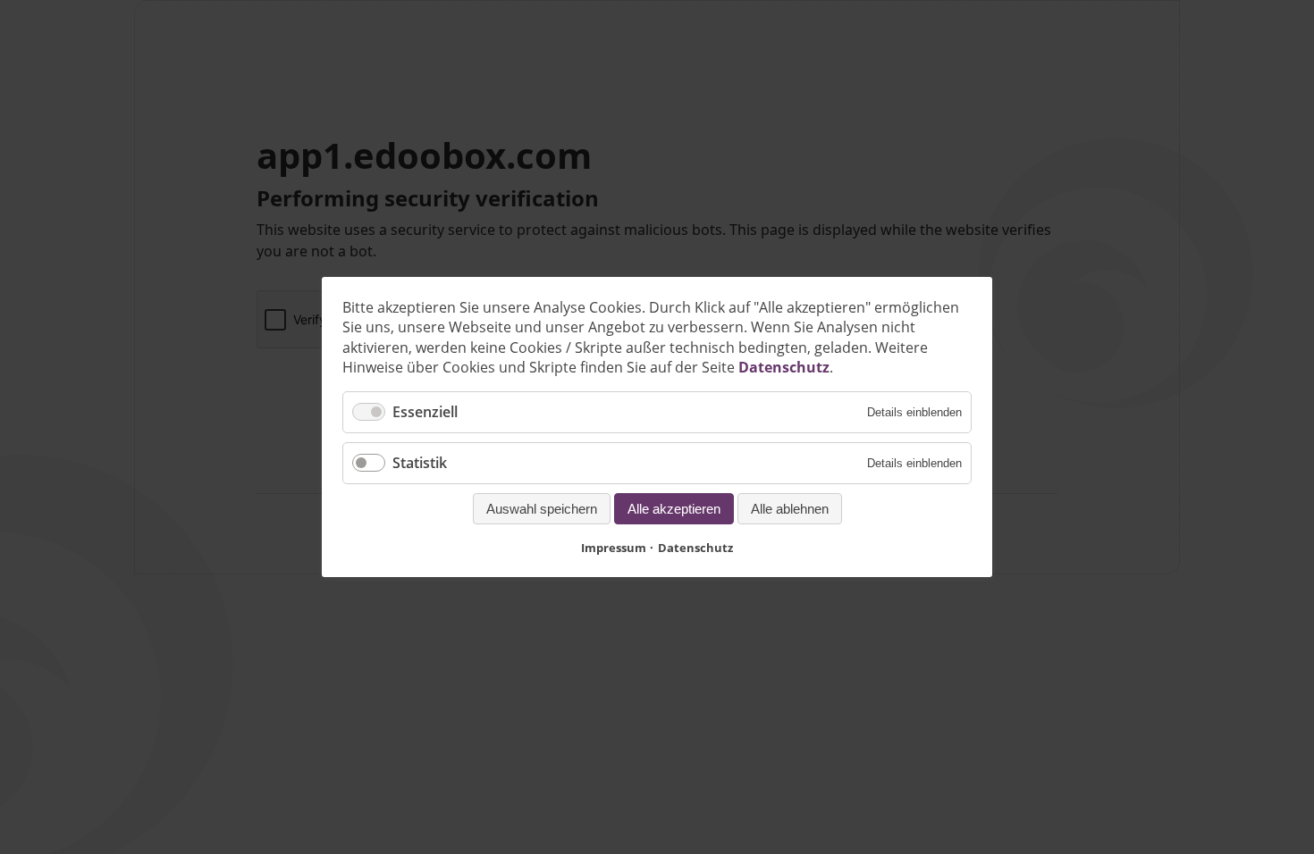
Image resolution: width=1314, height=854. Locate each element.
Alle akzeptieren (674, 508)
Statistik (419, 463)
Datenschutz (784, 367)
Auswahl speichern (541, 508)
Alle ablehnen (790, 508)
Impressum (613, 548)
